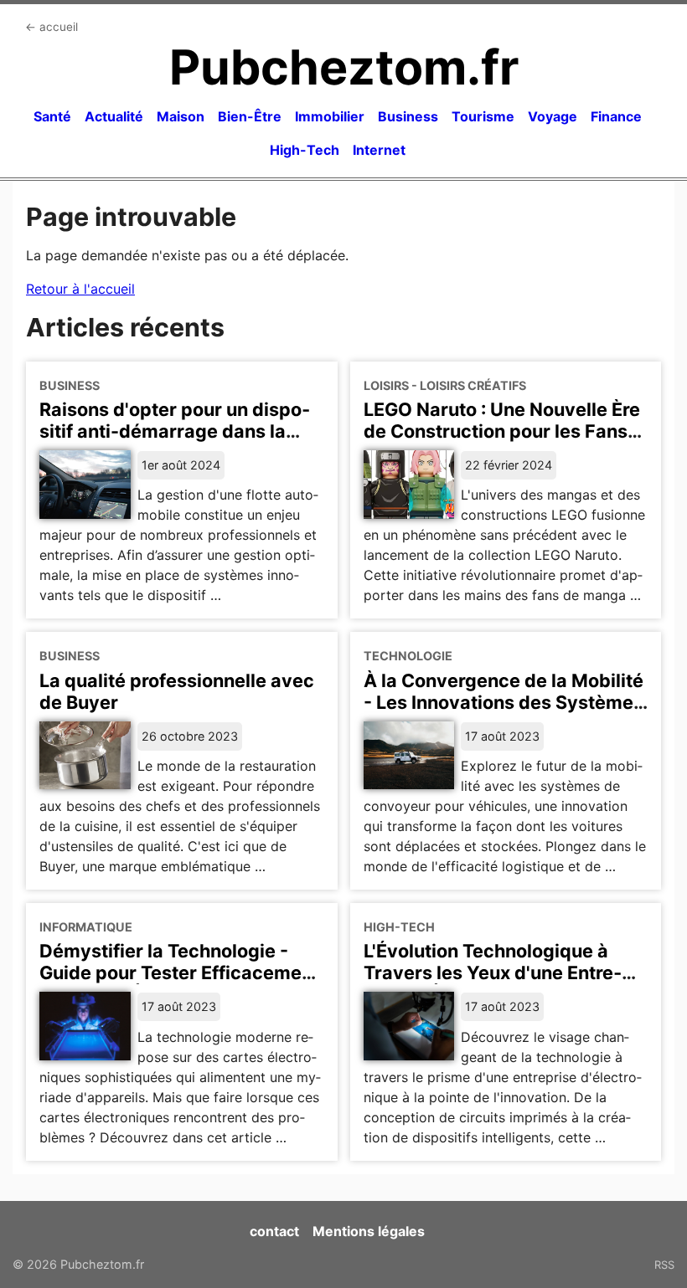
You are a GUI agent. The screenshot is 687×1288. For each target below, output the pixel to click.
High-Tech (304, 149)
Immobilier (329, 116)
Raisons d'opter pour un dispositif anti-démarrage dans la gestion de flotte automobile (174, 431)
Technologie (408, 656)
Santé (52, 116)
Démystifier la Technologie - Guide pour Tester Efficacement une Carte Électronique (179, 972)
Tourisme (483, 116)
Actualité (114, 116)
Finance (616, 116)
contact (274, 1231)
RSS (664, 1264)
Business (408, 116)
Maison (180, 116)
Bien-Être (250, 116)
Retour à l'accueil (80, 288)
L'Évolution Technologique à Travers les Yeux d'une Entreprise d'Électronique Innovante (498, 972)
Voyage (552, 116)
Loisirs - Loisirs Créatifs (445, 385)
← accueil (51, 26)
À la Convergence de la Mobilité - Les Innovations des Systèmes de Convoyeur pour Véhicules (503, 702)
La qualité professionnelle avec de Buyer (176, 691)
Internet (379, 149)
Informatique (85, 927)
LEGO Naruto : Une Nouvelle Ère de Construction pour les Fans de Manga (502, 431)
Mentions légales (369, 1231)
